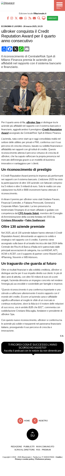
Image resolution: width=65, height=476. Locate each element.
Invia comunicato (45, 447)
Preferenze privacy (43, 459)
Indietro (43, 421)
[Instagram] (11, 18)
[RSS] (30, 18)
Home (27, 421)
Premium (46, 450)
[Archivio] (38, 18)
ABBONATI (52, 18)
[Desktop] (43, 18)
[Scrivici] (34, 18)
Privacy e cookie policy (24, 459)
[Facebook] (8, 18)
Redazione (16, 447)
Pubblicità (29, 447)
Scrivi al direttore (24, 450)
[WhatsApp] (25, 18)
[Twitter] (16, 18)
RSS (38, 450)
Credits (59, 457)
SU (32, 435)
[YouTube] (21, 18)
